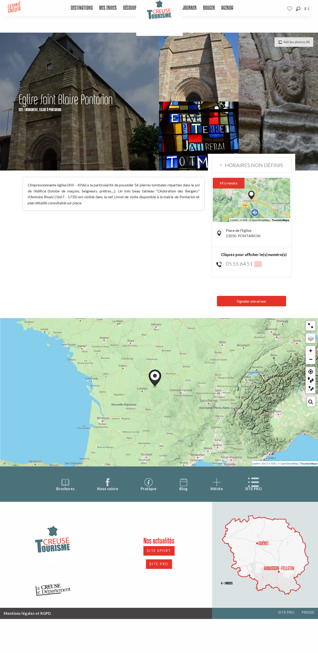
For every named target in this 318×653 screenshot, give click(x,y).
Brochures (65, 488)
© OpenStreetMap (288, 463)
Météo (216, 488)
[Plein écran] (310, 325)
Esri (264, 463)
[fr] (307, 9)
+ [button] (310, 351)
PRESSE (308, 612)
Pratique (148, 488)
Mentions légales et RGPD (27, 613)
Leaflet (256, 463)
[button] (298, 9)
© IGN (272, 463)
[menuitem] (82, 8)
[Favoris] (290, 8)
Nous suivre (107, 488)
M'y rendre (228, 183)
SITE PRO (253, 488)
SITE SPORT (159, 551)
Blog (183, 488)
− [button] (310, 359)
